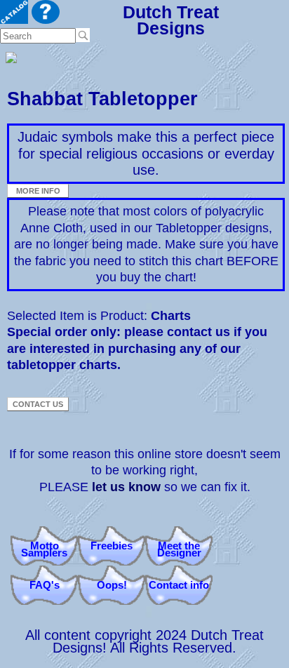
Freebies (111, 546)
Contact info (179, 585)
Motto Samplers (44, 549)
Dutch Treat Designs (171, 20)
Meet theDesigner (179, 549)
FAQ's (44, 585)
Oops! (112, 585)
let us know (126, 487)
